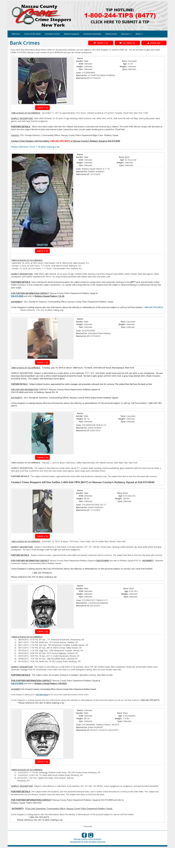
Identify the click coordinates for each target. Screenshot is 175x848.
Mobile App (154, 43)
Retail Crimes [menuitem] (111, 34)
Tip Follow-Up (128, 43)
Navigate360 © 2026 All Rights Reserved (87, 841)
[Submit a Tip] (87, 15)
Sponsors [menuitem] (125, 34)
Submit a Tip (102, 43)
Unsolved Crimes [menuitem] (52, 34)
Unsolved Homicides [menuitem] (92, 34)
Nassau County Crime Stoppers (87, 839)
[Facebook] (84, 836)
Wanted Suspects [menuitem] (71, 34)
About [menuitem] (138, 34)
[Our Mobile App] (90, 836)
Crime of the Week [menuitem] (32, 34)
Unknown (88, 710)
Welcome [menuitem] (16, 34)
